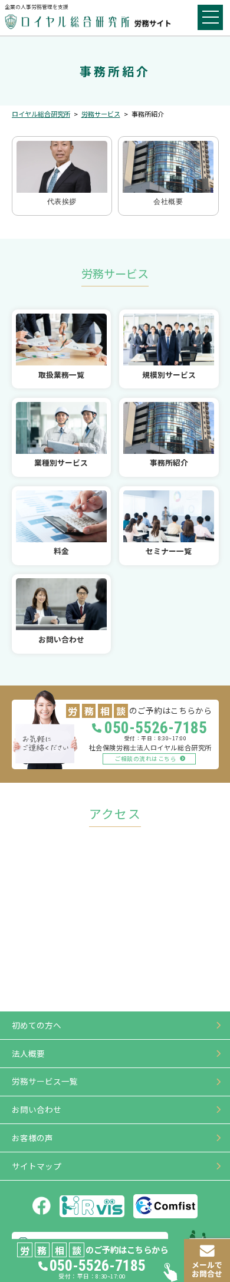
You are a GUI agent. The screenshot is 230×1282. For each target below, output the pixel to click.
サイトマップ (36, 1166)
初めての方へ (36, 1025)
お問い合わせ (36, 1109)
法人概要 (28, 1053)
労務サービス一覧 (45, 1081)
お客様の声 (32, 1137)
